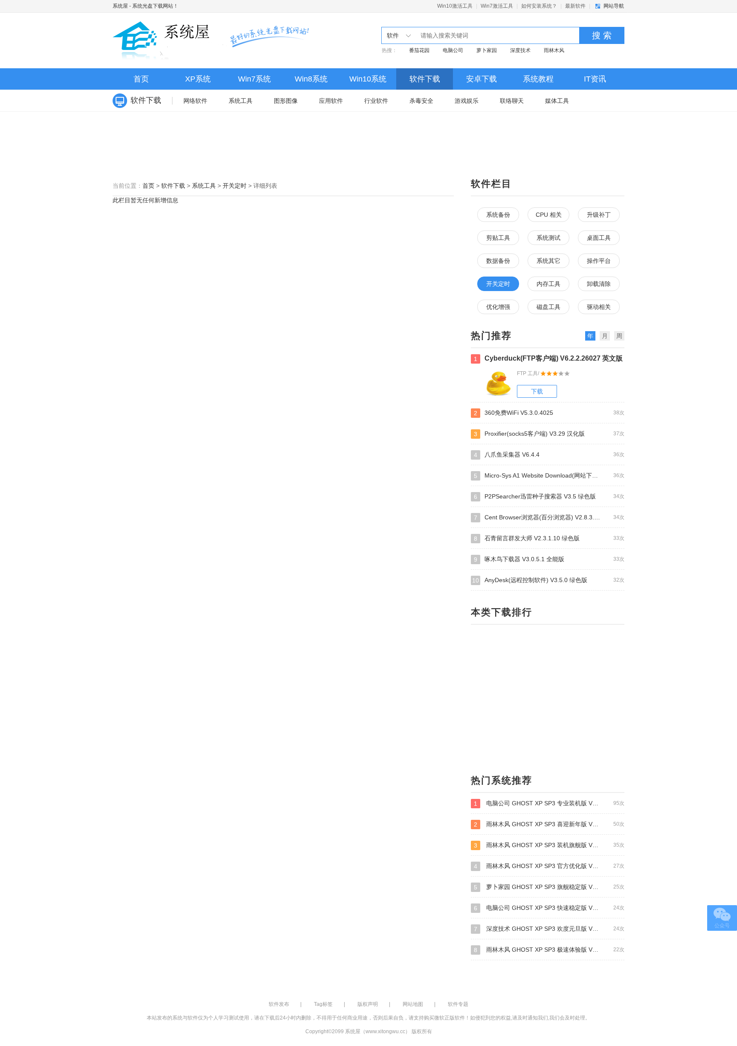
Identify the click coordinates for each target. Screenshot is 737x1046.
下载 (537, 391)
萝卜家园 (486, 50)
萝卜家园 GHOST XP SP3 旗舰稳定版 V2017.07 (549, 887)
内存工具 (548, 283)
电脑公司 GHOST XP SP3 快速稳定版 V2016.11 (549, 908)
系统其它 (548, 260)
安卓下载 (481, 79)
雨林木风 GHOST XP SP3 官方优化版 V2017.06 (549, 866)
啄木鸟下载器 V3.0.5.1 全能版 (549, 559)
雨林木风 (554, 50)
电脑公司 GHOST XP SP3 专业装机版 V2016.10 (549, 803)
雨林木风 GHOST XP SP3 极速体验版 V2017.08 (549, 949)
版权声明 (367, 1004)
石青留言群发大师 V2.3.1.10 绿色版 (549, 538)
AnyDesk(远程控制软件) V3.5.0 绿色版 (548, 580)
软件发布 (279, 1004)
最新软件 (575, 6)
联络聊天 (512, 100)
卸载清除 (599, 283)
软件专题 (458, 1004)
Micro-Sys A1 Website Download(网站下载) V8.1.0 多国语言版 (549, 475)
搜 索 (602, 35)
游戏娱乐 (467, 100)
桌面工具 (599, 237)
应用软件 (331, 100)
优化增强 (498, 306)
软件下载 (424, 79)
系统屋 (120, 6)
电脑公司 (453, 50)
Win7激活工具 (497, 6)
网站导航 (614, 6)
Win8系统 (311, 79)
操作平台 (599, 260)
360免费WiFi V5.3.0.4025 (549, 413)
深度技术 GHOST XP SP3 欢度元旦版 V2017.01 (549, 928)
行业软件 (376, 100)
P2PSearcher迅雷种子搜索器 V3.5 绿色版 (549, 496)
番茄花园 (419, 50)
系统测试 (548, 237)
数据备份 (498, 260)
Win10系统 (367, 79)
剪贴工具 (498, 237)
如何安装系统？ (539, 6)
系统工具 (240, 100)
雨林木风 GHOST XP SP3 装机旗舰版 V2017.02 (549, 845)
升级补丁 (599, 214)
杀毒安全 (421, 100)
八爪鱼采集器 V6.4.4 (549, 454)
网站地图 (413, 1004)
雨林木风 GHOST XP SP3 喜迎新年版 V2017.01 (549, 824)
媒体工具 (557, 100)
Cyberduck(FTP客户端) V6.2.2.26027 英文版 (548, 358)
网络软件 (195, 100)
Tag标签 (323, 1004)
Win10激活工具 (455, 6)
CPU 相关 (549, 214)
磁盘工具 (548, 306)
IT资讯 (595, 79)
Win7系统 (254, 79)
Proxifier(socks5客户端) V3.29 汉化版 (549, 433)
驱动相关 (599, 306)
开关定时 (235, 185)
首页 (141, 79)
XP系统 (198, 79)
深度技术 (520, 50)
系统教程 (538, 79)
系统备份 (498, 214)
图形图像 (286, 100)
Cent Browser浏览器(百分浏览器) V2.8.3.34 (549, 517)
